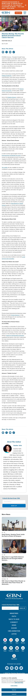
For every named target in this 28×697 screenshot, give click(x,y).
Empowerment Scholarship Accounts (11, 155)
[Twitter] (6, 52)
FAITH (14, 616)
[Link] (14, 52)
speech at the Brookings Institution (15, 335)
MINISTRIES (14, 613)
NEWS (14, 625)
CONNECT (14, 622)
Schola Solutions (15, 315)
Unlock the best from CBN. (11, 498)
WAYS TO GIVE (14, 619)
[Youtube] (7, 668)
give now (18, 13)
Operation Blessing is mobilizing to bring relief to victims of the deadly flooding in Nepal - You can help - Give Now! (13, 5)
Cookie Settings (14, 685)
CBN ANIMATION (14, 631)
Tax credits (4, 167)
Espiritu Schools (11, 97)
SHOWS (14, 628)
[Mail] (10, 52)
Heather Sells (7, 41)
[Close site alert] (25, 5)
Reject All (14, 690)
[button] (24, 13)
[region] (14, 685)
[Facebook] (3, 52)
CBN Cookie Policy (19, 682)
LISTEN (14, 634)
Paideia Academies (7, 75)
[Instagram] (16, 668)
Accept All (14, 694)
